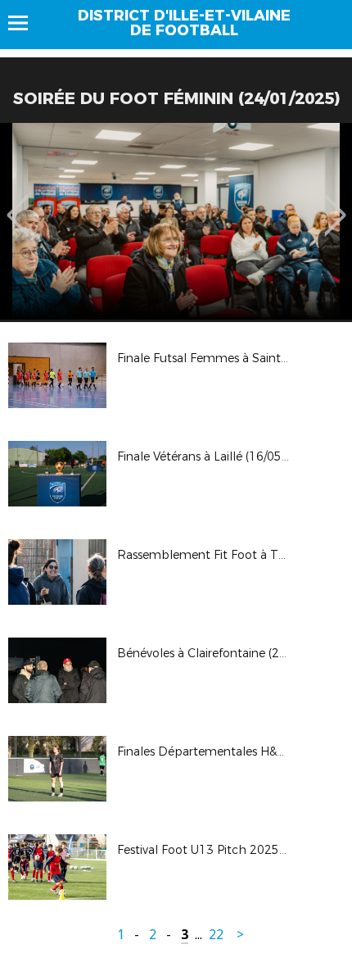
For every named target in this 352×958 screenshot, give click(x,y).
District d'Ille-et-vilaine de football (184, 23)
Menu (25, 23)
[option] (176, 221)
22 (216, 934)
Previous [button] (17, 203)
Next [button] (335, 203)
